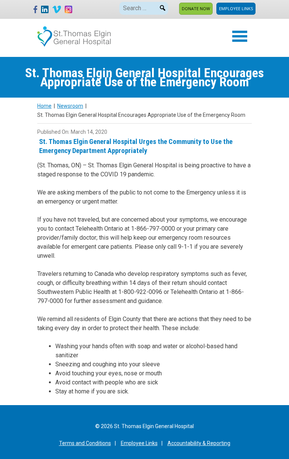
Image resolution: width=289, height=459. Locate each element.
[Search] (162, 7)
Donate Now (196, 8)
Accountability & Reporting (198, 443)
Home (44, 106)
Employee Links (236, 8)
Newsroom (70, 106)
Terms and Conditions (85, 443)
